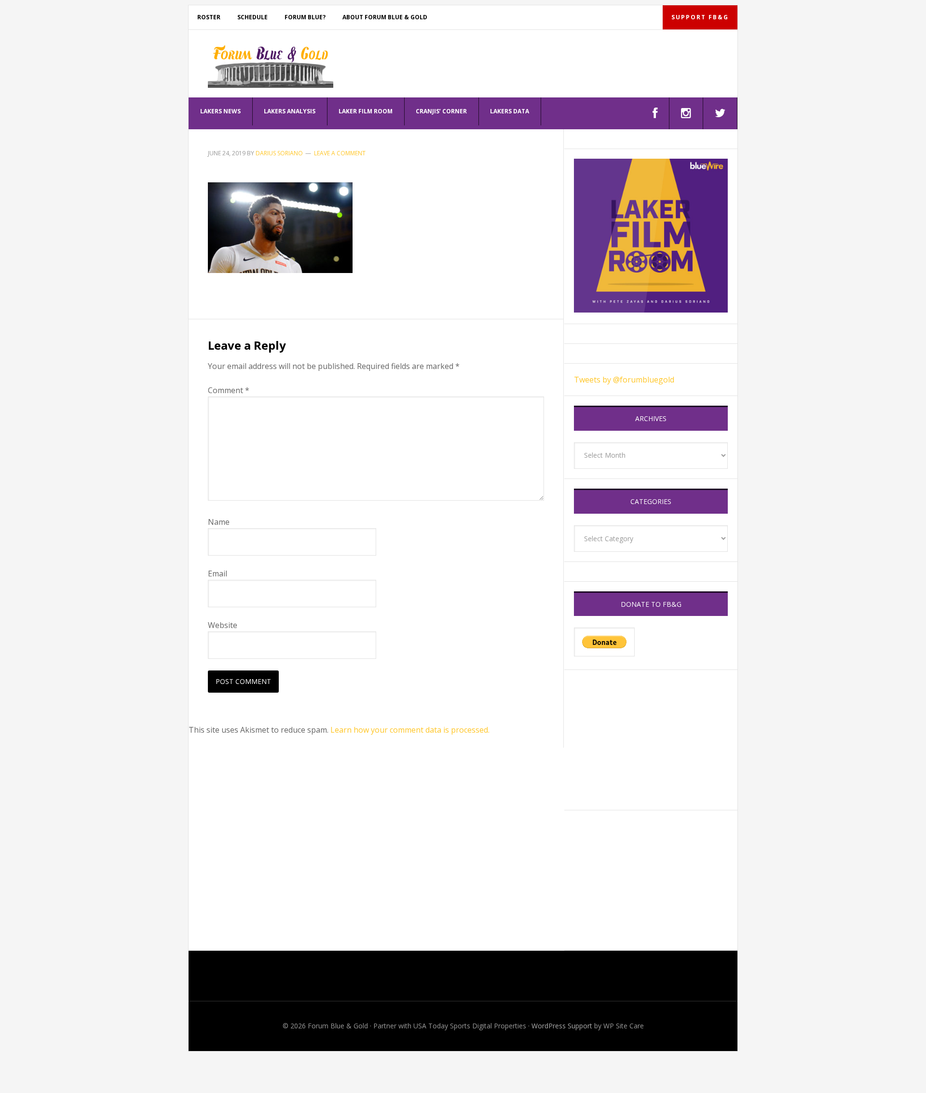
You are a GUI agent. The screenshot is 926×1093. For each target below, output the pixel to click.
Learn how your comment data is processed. (410, 729)
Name (219, 522)
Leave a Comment (340, 153)
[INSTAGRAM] (686, 113)
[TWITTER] (720, 113)
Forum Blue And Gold (270, 66)
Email (217, 573)
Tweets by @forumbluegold (624, 379)
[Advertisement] (651, 740)
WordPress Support (561, 1025)
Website (222, 625)
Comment (228, 390)
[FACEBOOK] (655, 113)
